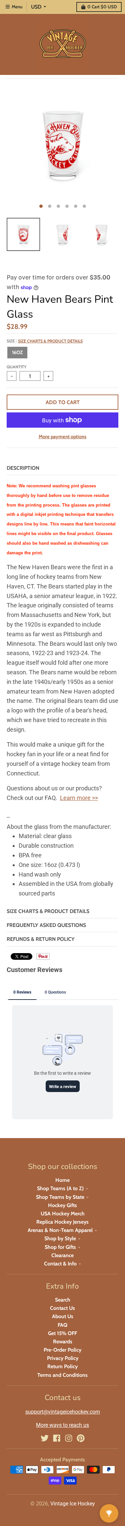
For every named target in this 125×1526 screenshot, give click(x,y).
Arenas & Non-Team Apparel (60, 1230)
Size (45, 340)
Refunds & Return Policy (41, 939)
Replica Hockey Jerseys (62, 1222)
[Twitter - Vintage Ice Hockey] (45, 1438)
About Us (62, 1316)
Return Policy (62, 1366)
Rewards (62, 1341)
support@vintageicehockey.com (62, 1412)
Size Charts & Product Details (50, 340)
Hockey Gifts (62, 1205)
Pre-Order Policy (62, 1350)
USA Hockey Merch (63, 1213)
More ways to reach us (62, 1425)
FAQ (62, 1325)
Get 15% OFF (62, 1333)
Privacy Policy (62, 1358)
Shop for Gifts (60, 1247)
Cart (102, 6)
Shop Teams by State (60, 1197)
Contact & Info (60, 1263)
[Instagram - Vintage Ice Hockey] (69, 1438)
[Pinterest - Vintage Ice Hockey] (81, 1438)
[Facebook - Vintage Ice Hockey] (57, 1438)
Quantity (16, 366)
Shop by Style (60, 1238)
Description (23, 468)
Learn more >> (79, 797)
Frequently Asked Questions (46, 925)
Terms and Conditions (62, 1375)
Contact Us (62, 1308)
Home (62, 1180)
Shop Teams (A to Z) (60, 1188)
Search (62, 1300)
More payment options (62, 437)
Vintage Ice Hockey (72, 1503)
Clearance (62, 1255)
